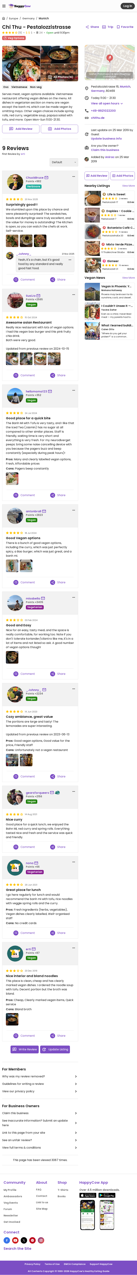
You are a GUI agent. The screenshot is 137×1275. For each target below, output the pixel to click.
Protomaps (104, 73)
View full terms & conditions (21, 1148)
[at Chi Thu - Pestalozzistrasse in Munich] (12, 241)
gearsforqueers (37, 793)
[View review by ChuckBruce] (15, 182)
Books (62, 1196)
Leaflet (92, 73)
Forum (8, 1209)
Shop (62, 1182)
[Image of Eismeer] (93, 265)
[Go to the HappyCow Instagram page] (41, 1240)
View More (128, 186)
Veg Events (11, 1203)
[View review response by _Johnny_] (10, 256)
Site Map (42, 1209)
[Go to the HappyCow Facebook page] (7, 1240)
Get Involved (12, 1222)
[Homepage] (20, 6)
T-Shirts (63, 1190)
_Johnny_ (23, 254)
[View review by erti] (15, 953)
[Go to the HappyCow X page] (24, 1240)
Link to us (42, 1202)
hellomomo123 (36, 391)
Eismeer (113, 261)
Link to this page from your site (23, 1133)
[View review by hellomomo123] (15, 396)
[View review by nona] (15, 867)
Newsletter (11, 1215)
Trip (110, 27)
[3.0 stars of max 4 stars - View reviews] (110, 231)
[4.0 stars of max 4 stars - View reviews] (10, 32)
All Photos (63, 77)
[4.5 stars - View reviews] (110, 265)
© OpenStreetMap (120, 73)
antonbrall (33, 511)
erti (23, 154)
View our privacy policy (18, 1091)
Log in (127, 6)
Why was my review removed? (23, 1076)
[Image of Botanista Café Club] (93, 231)
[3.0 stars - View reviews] (109, 215)
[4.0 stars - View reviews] (110, 198)
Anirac (110, 157)
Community (15, 1182)
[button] (109, 59)
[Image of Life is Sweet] (93, 198)
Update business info (106, 139)
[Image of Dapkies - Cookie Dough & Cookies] (92, 215)
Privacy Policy (32, 1264)
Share (94, 27)
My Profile (10, 1190)
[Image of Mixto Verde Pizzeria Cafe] (92, 248)
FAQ (38, 1189)
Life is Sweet (116, 194)
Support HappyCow (101, 1264)
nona (29, 863)
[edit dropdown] (70, 260)
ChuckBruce (35, 178)
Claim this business (15, 1113)
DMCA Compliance (74, 1264)
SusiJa (30, 296)
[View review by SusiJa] (15, 300)
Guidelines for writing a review (23, 1084)
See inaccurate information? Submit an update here (35, 1123)
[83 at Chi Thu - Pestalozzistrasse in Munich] (12, 657)
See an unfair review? (17, 1140)
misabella (33, 598)
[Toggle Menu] (4, 6)
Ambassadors (13, 1196)
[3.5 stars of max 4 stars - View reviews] (109, 248)
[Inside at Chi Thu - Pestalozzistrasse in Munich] (26, 358)
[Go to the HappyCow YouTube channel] (15, 1240)
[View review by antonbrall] (15, 515)
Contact (41, 1196)
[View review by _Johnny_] (15, 694)
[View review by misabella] (15, 603)
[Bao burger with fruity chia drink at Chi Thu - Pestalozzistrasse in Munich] (12, 358)
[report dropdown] (74, 176)
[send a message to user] (47, 178)
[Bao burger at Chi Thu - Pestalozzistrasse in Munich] (40, 358)
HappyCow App (93, 1182)
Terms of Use (52, 1264)
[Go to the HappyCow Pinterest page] (32, 1240)
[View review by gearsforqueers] (15, 797)
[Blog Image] (92, 292)
